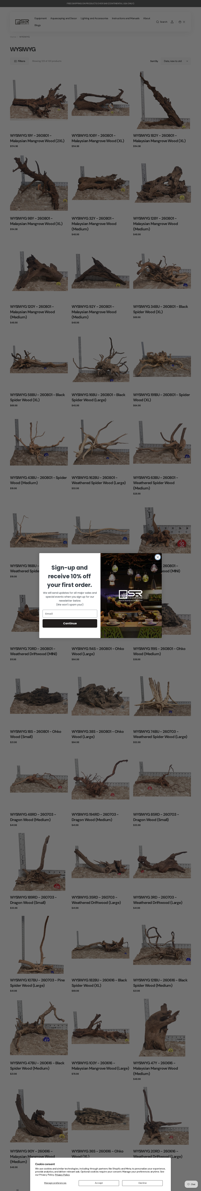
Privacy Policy (62, 1174)
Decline (143, 1183)
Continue (70, 623)
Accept (99, 1183)
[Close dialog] (157, 557)
